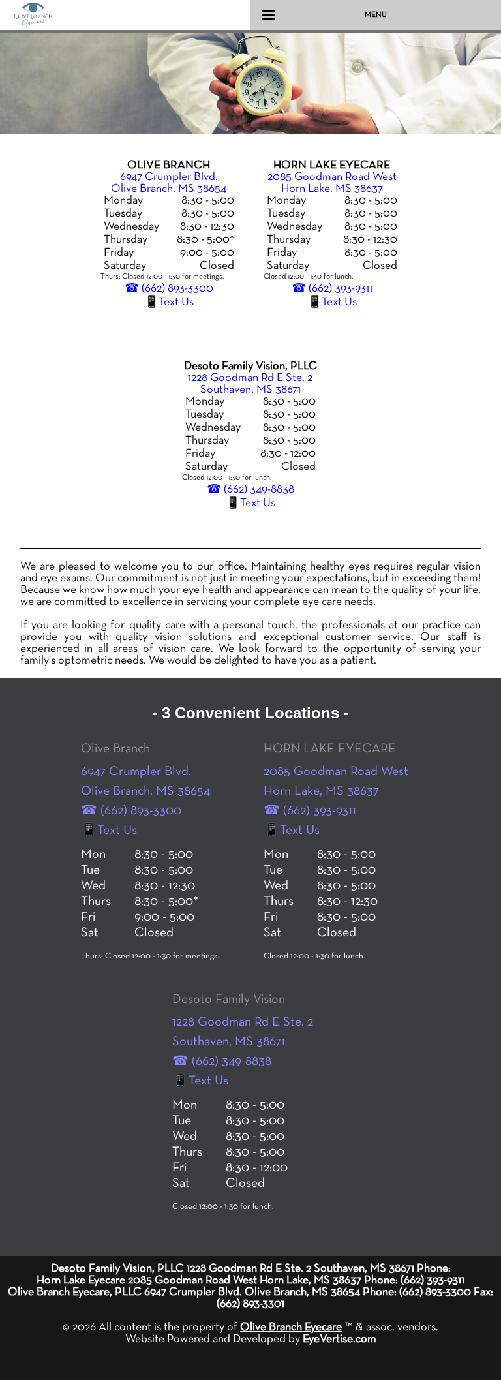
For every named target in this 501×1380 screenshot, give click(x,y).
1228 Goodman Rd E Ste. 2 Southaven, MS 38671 (250, 383)
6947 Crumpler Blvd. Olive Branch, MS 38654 (168, 182)
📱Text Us (169, 302)
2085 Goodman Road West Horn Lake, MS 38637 (332, 182)
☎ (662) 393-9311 (332, 288)
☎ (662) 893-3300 (169, 288)
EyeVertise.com (339, 1339)
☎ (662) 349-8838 (250, 489)
